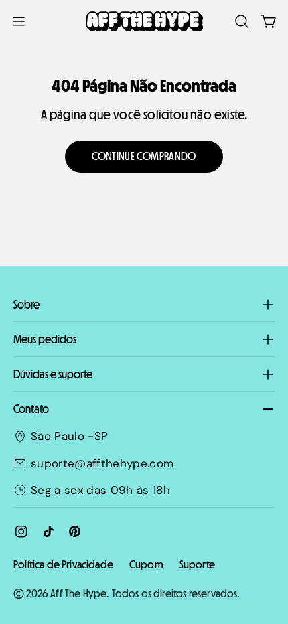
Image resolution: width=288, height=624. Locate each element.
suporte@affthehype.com (102, 463)
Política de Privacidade (63, 564)
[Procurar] (241, 21)
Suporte (197, 564)
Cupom (146, 564)
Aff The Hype (78, 593)
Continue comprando (144, 156)
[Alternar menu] (18, 21)
